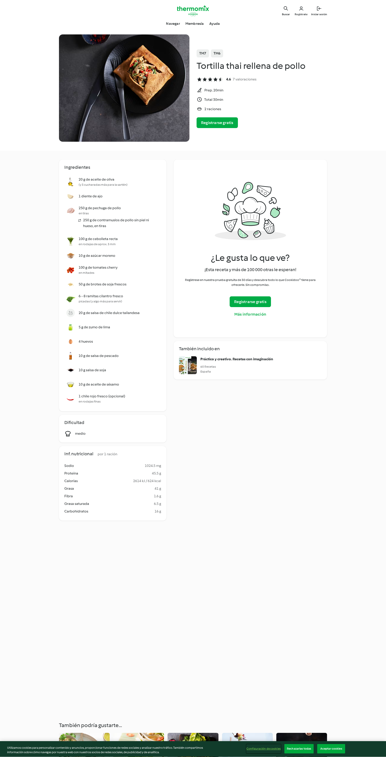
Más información (250, 314)
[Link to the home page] (193, 10)
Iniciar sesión (319, 14)
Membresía (194, 23)
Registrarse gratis (217, 122)
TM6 (217, 53)
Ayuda (214, 23)
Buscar (286, 14)
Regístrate (301, 14)
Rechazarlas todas (299, 748)
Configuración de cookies (263, 748)
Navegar (173, 23)
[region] (193, 749)
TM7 (202, 53)
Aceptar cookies (331, 748)
